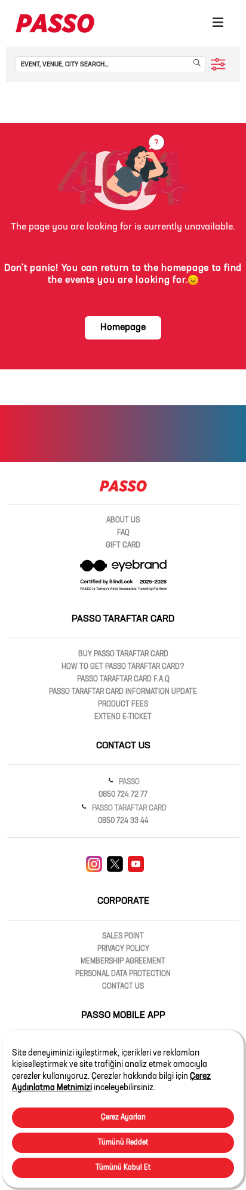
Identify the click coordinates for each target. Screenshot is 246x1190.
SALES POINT (123, 936)
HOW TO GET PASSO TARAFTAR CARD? (122, 667)
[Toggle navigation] (217, 23)
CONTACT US (123, 986)
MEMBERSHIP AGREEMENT (123, 961)
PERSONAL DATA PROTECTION (123, 974)
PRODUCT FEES (123, 704)
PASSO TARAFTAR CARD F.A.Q (123, 679)
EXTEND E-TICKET (123, 717)
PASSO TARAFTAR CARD (128, 808)
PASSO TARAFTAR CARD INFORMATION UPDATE (123, 692)
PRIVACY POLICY (123, 949)
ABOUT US (123, 520)
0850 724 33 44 (123, 821)
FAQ (123, 533)
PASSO (128, 782)
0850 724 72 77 (123, 795)
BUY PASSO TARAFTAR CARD (123, 654)
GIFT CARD (123, 545)
